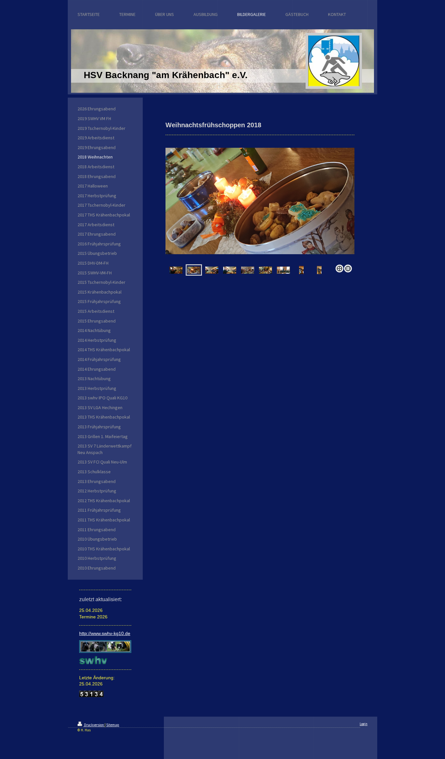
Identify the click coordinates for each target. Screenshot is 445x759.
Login (363, 724)
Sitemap (112, 725)
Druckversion (94, 725)
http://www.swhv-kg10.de (104, 633)
